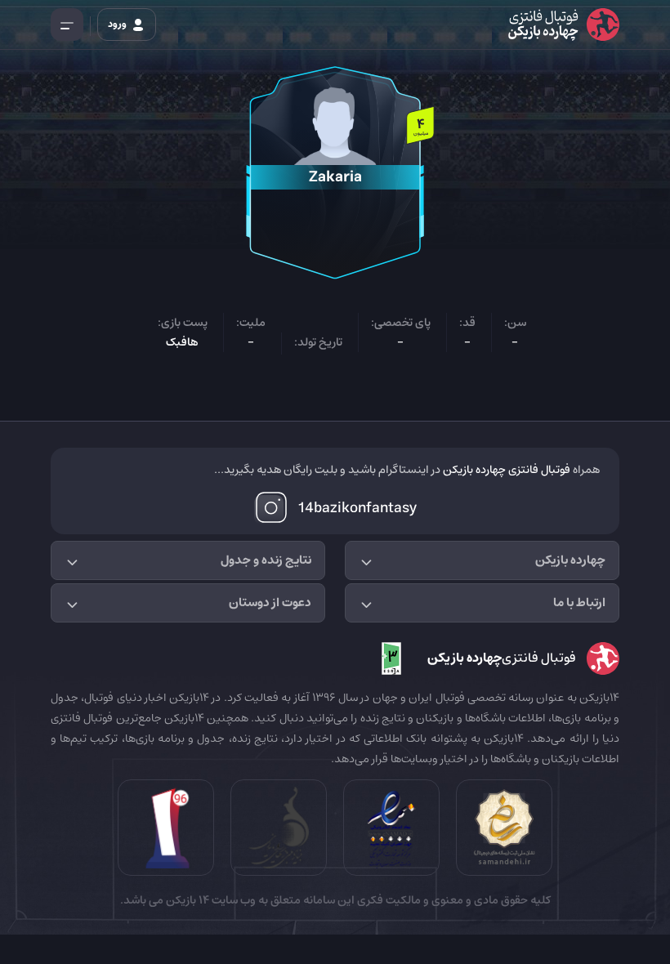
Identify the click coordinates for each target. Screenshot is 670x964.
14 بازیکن (186, 900)
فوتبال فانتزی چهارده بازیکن (506, 470)
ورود (118, 24)
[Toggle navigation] (67, 24)
